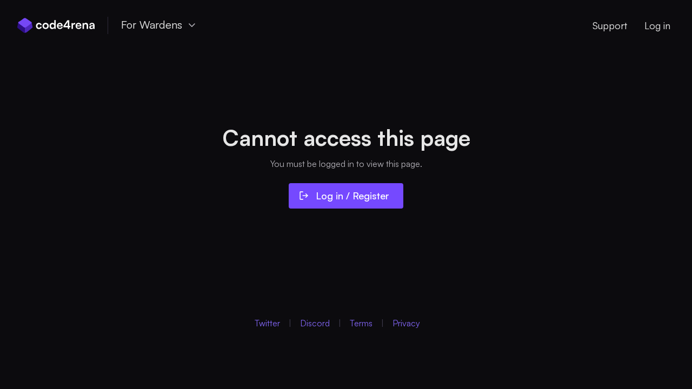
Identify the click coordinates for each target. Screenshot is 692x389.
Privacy (406, 323)
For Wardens (151, 24)
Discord (315, 323)
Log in (657, 25)
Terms (361, 323)
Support (610, 25)
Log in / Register (352, 196)
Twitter (267, 323)
